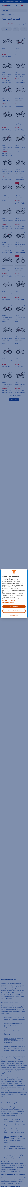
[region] (14, 593)
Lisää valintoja (14, 615)
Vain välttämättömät (14, 611)
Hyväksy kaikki (14, 606)
